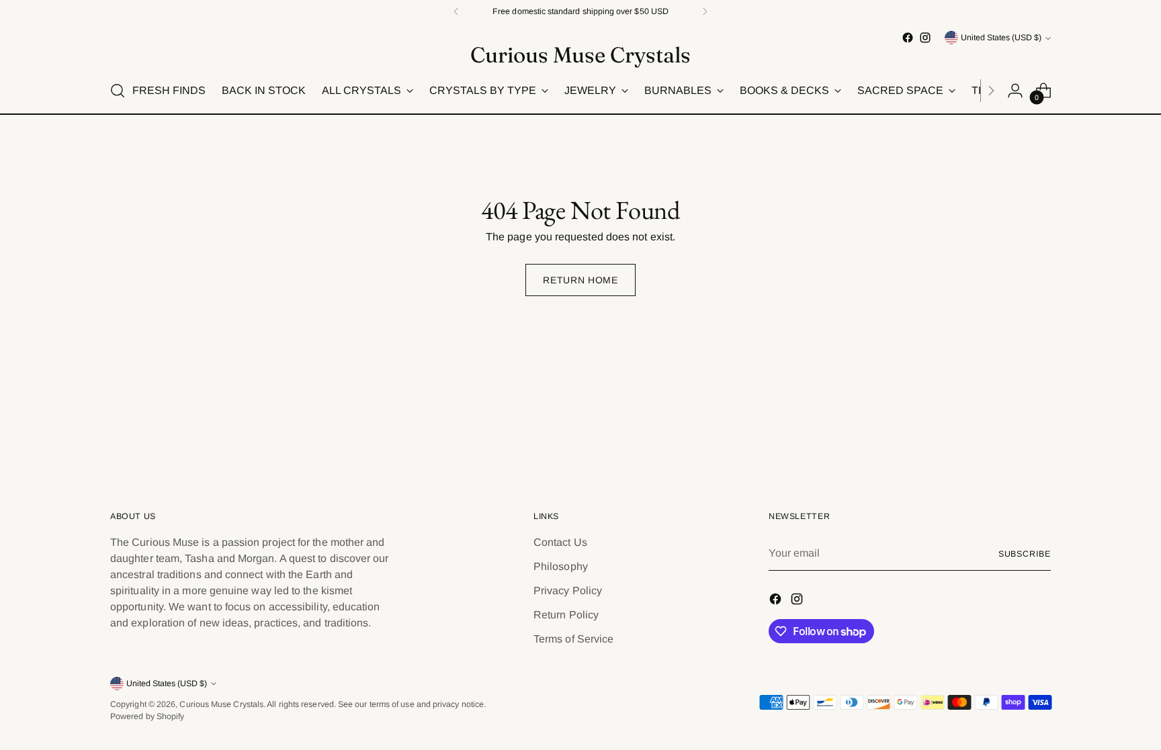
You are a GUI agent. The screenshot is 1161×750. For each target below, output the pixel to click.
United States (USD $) (1001, 37)
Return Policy (566, 614)
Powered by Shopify (147, 716)
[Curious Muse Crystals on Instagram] (925, 38)
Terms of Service (573, 639)
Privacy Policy (567, 590)
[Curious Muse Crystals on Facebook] (908, 38)
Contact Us (560, 542)
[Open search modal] (117, 90)
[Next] (705, 11)
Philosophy (560, 566)
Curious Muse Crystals (221, 704)
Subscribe (1024, 554)
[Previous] (456, 11)
